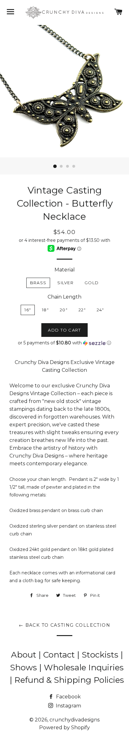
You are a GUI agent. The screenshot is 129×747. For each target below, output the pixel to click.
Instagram (67, 706)
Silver (65, 282)
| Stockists (99, 655)
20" (64, 309)
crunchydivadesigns (74, 720)
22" (82, 309)
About (25, 655)
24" (100, 309)
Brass (38, 282)
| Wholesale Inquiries (81, 668)
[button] (64, 343)
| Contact (58, 655)
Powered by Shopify (64, 727)
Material (64, 270)
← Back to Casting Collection (64, 625)
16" (27, 309)
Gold (92, 282)
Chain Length (64, 297)
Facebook (68, 697)
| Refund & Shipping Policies (67, 680)
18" (45, 309)
